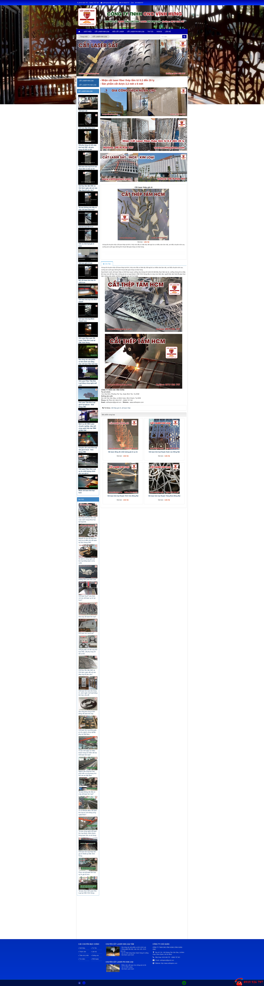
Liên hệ (94, 952)
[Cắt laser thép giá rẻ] (144, 214)
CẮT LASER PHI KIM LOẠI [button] (135, 31)
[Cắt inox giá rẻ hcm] (88, 254)
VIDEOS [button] (159, 31)
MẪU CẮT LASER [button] (118, 31)
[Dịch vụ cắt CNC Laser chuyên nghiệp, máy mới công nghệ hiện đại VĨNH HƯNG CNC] (88, 415)
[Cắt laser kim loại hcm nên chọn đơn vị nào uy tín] (88, 158)
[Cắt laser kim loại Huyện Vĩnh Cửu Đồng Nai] (123, 478)
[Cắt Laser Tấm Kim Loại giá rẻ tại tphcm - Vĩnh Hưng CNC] (88, 393)
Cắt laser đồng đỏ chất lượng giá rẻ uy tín (123, 452)
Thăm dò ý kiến (84, 955)
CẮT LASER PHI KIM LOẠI (87, 85)
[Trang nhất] (79, 31)
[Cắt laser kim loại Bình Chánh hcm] (88, 310)
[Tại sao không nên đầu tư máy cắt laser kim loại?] (88, 198)
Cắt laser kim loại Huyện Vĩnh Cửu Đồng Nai (122, 496)
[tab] (107, 264)
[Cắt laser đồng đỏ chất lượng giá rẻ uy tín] (123, 434)
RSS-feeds (95, 959)
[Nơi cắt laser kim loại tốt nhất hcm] (88, 271)
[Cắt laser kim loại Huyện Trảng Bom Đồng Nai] (164, 478)
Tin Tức (94, 948)
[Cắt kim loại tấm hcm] (88, 218)
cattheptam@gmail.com (110, 3)
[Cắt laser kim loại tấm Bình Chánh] (88, 290)
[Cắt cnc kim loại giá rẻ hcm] (88, 235)
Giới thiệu (82, 948)
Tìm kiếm (82, 959)
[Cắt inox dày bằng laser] (88, 119)
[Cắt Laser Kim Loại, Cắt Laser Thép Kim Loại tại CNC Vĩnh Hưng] (88, 329)
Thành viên (82, 952)
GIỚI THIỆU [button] (88, 31)
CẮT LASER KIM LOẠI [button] (102, 31)
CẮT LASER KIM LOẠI (85, 91)
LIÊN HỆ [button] (168, 31)
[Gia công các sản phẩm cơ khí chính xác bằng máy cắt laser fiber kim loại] (88, 351)
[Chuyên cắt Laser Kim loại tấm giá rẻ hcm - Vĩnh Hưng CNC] (88, 438)
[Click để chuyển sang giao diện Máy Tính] (83, 982)
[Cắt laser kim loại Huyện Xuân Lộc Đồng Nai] (164, 434)
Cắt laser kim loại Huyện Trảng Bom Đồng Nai (164, 496)
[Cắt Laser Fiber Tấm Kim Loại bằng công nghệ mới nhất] (88, 372)
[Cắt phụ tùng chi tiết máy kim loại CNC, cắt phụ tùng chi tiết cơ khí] (88, 136)
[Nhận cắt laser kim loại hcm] (88, 481)
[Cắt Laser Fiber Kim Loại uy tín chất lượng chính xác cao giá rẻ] (88, 460)
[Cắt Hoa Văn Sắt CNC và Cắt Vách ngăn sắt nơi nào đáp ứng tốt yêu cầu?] (88, 177)
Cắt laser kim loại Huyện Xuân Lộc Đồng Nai (164, 452)
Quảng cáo (95, 955)
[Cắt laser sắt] (88, 102)
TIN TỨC (81, 499)
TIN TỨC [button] (150, 31)
